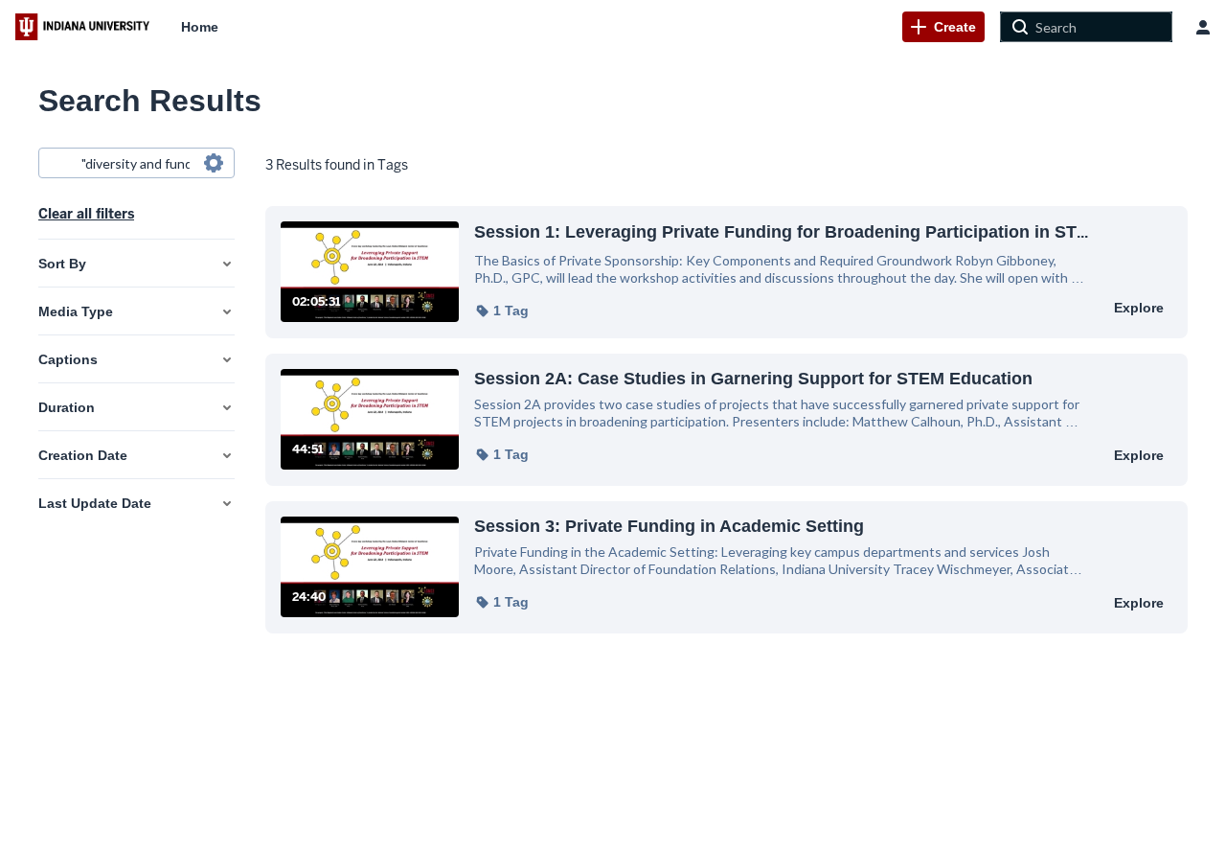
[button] (501, 310)
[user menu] (1203, 27)
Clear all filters (86, 213)
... (781, 231)
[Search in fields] (213, 163)
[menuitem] (199, 27)
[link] (943, 27)
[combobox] (135, 163)
